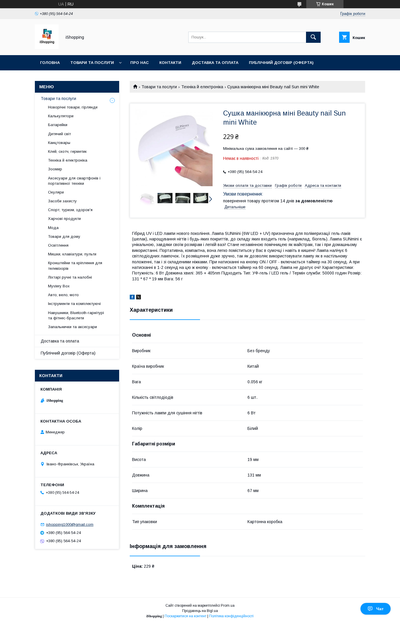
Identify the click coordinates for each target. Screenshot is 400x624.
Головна (50, 62)
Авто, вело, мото (63, 295)
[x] (138, 298)
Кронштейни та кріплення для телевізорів (75, 265)
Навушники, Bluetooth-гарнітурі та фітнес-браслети (76, 315)
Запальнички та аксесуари (72, 327)
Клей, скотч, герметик (67, 151)
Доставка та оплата (215, 62)
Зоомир (55, 169)
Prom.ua (228, 605)
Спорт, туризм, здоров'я (70, 210)
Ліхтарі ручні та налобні (70, 277)
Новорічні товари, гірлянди (73, 107)
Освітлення (58, 245)
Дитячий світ (59, 134)
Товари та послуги (92, 62)
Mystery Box (59, 286)
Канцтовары (59, 142)
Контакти (170, 62)
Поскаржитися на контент (185, 616)
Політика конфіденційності (231, 616)
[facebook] (132, 298)
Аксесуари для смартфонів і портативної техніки (74, 181)
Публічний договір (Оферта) (68, 353)
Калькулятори (60, 116)
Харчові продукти (64, 218)
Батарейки (57, 125)
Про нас (139, 62)
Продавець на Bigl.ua (200, 611)
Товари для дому (64, 236)
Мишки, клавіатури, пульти (72, 254)
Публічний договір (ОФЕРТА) (281, 62)
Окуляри (56, 192)
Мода (53, 227)
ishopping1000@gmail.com (69, 524)
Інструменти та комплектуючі (74, 303)
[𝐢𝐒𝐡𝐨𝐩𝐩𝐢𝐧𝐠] (47, 47)
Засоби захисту (62, 201)
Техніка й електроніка (202, 86)
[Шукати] (313, 37)
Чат (380, 608)
